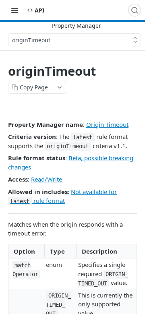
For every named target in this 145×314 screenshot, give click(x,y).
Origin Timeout (107, 124)
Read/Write (46, 179)
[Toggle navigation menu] (14, 10)
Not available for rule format (63, 196)
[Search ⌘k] (134, 10)
